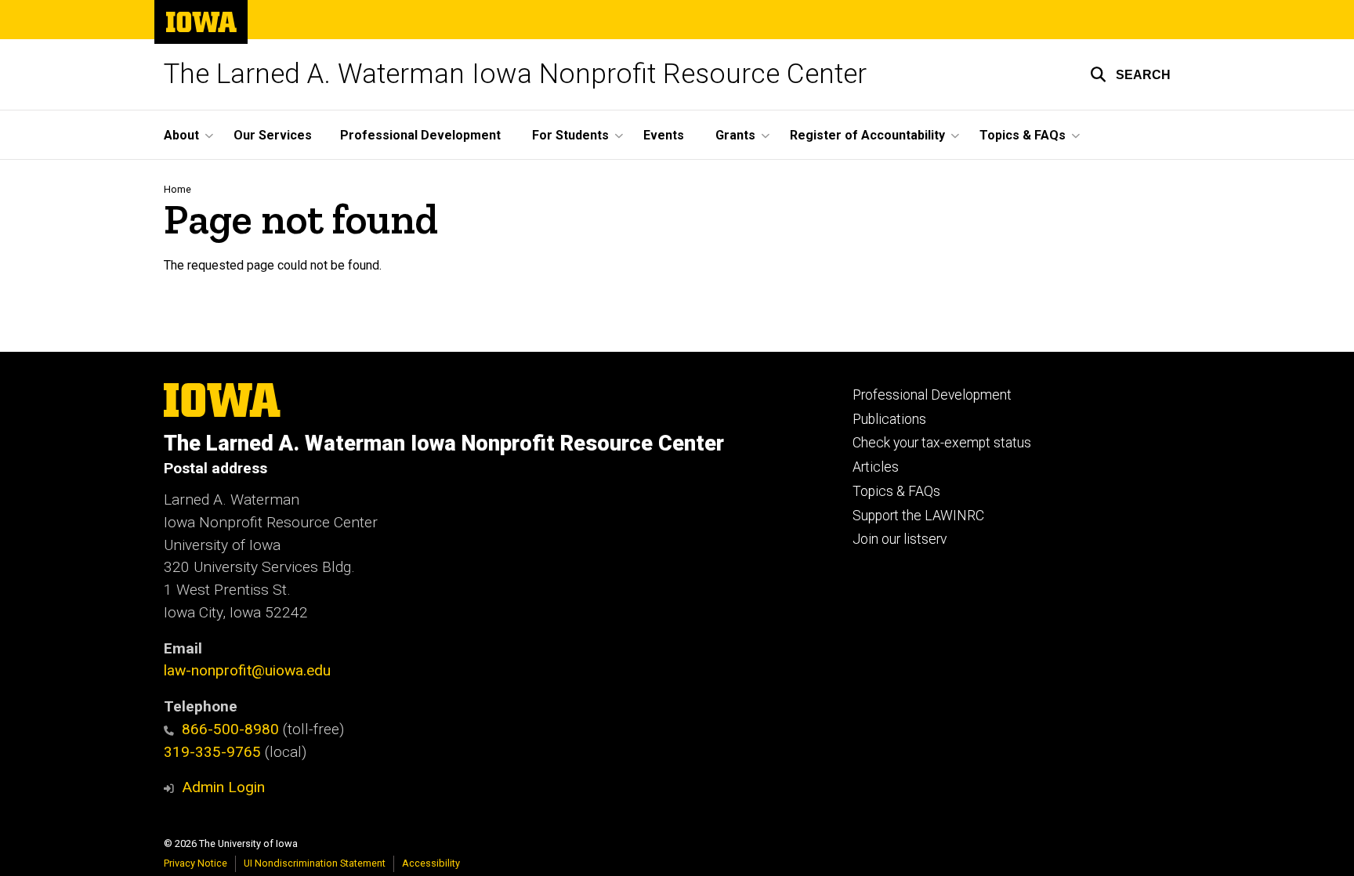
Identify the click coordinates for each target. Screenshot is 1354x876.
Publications (889, 419)
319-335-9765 (212, 752)
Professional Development (420, 135)
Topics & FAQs (896, 491)
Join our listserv (900, 539)
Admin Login (223, 787)
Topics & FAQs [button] (1022, 135)
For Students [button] (570, 135)
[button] (1130, 74)
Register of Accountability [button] (867, 135)
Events (663, 135)
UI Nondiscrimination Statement (315, 863)
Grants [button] (735, 135)
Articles (876, 467)
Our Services (273, 135)
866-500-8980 (230, 729)
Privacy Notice (195, 863)
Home (177, 189)
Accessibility (431, 863)
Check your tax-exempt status (942, 443)
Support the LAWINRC (918, 515)
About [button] (181, 135)
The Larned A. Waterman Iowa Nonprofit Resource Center (515, 74)
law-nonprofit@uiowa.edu (247, 670)
